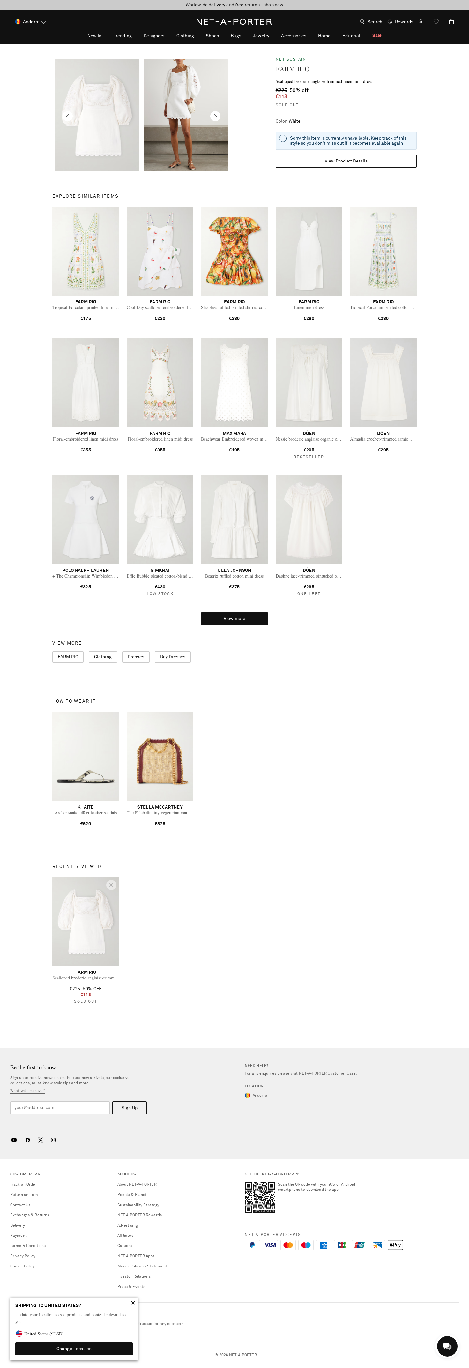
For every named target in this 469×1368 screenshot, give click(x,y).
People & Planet (132, 1195)
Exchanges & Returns (29, 1215)
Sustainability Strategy (138, 1205)
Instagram (53, 1140)
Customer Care (342, 1074)
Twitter (40, 1140)
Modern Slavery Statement (142, 1266)
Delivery (17, 1226)
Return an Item (24, 1195)
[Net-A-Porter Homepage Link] (234, 21)
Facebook (27, 1140)
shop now (273, 5)
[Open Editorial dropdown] (363, 35)
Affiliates (125, 1236)
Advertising (127, 1226)
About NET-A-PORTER (137, 1185)
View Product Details (346, 161)
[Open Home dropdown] (334, 35)
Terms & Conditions (28, 1246)
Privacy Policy (22, 1256)
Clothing (103, 657)
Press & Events (131, 1287)
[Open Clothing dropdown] (197, 35)
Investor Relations (134, 1277)
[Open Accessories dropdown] (309, 35)
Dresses (136, 657)
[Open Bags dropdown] (244, 35)
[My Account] (420, 22)
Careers (124, 1246)
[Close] (133, 1303)
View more (234, 618)
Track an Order (23, 1185)
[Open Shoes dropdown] (222, 35)
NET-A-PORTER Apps (136, 1256)
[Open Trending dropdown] (135, 35)
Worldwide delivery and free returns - (234, 5)
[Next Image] (215, 116)
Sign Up (130, 1108)
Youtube (14, 1140)
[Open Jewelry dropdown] (272, 35)
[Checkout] (449, 21)
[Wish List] (436, 22)
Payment (18, 1236)
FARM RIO (293, 69)
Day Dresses (173, 657)
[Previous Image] (68, 116)
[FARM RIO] (97, 115)
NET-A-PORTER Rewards (139, 1215)
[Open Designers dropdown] (167, 35)
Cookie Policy (22, 1266)
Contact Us (20, 1205)
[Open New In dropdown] (105, 35)
